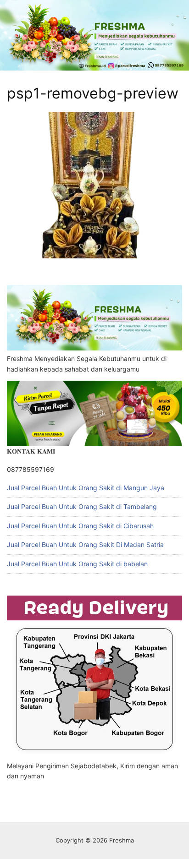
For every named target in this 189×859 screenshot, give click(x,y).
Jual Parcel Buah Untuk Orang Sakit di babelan (77, 564)
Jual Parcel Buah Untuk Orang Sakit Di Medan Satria (85, 544)
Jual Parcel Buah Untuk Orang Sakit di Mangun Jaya (85, 488)
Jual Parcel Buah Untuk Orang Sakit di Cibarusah (80, 526)
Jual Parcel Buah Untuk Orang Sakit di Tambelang (82, 506)
